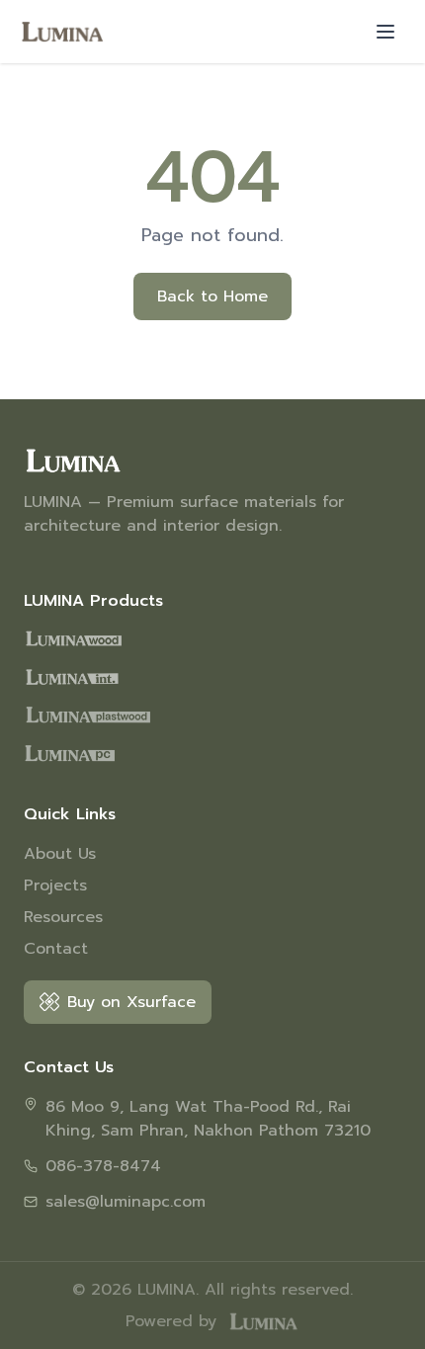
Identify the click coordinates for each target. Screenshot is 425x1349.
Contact (56, 949)
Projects (55, 885)
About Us (60, 854)
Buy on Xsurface (131, 1002)
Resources (63, 917)
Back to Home (212, 296)
